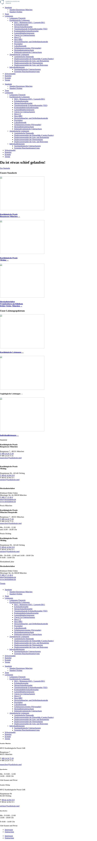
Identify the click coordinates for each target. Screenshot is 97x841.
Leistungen (9, 16)
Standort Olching (15, 12)
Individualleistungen (17, 67)
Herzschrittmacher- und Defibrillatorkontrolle (31, 42)
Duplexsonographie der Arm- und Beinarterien (31, 61)
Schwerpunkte (10, 74)
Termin (7, 80)
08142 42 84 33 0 (8, 800)
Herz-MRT (18, 40)
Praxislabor (18, 44)
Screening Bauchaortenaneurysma (27, 72)
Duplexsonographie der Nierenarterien (28, 63)
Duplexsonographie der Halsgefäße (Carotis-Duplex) (34, 59)
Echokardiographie (21, 25)
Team (7, 14)
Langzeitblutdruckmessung (24, 33)
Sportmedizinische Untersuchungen (27, 69)
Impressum (9, 830)
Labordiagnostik (20, 46)
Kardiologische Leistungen (19, 20)
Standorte (8, 8)
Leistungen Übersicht (17, 18)
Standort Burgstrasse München (20, 10)
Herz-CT (17, 37)
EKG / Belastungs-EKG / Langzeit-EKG (29, 22)
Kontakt (8, 78)
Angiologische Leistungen (19, 54)
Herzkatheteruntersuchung (24, 50)
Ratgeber (8, 76)
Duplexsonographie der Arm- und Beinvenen (31, 65)
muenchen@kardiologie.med (11, 765)
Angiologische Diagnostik (24, 57)
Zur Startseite (5, 168)
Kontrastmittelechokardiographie (26, 31)
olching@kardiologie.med (9, 806)
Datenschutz (9, 832)
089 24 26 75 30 (8, 758)
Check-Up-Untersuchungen (24, 35)
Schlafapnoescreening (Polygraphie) (27, 48)
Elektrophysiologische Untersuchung (28, 52)
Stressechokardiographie (23, 27)
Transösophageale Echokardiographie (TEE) (30, 29)
